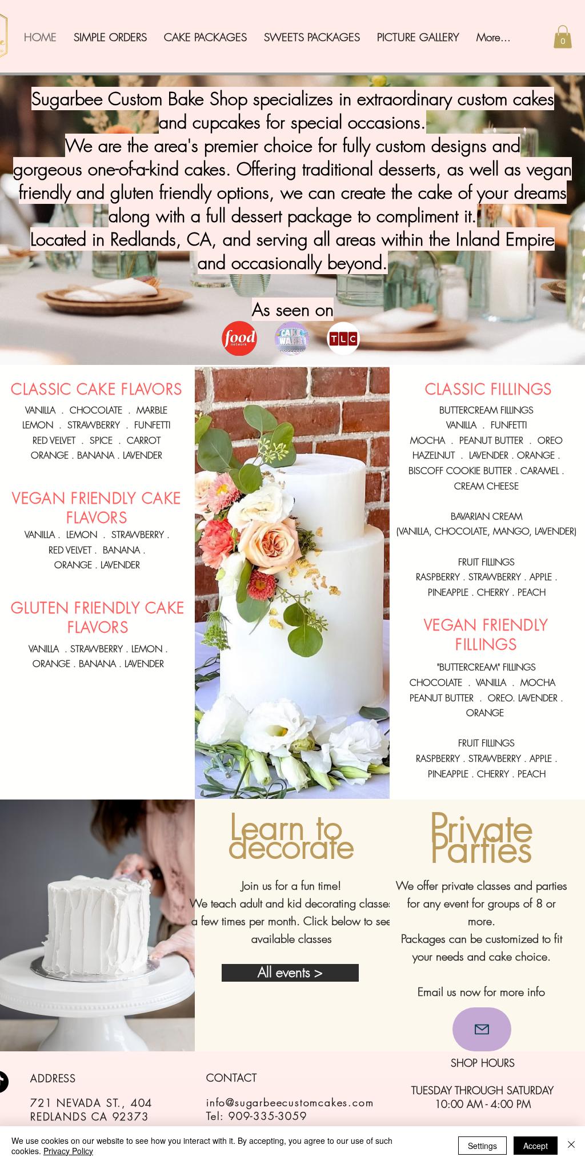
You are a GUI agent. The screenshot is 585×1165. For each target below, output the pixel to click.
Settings (482, 1145)
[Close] (571, 1145)
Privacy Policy (68, 1150)
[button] (562, 37)
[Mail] (481, 1029)
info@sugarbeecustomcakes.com (290, 1102)
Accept (535, 1145)
